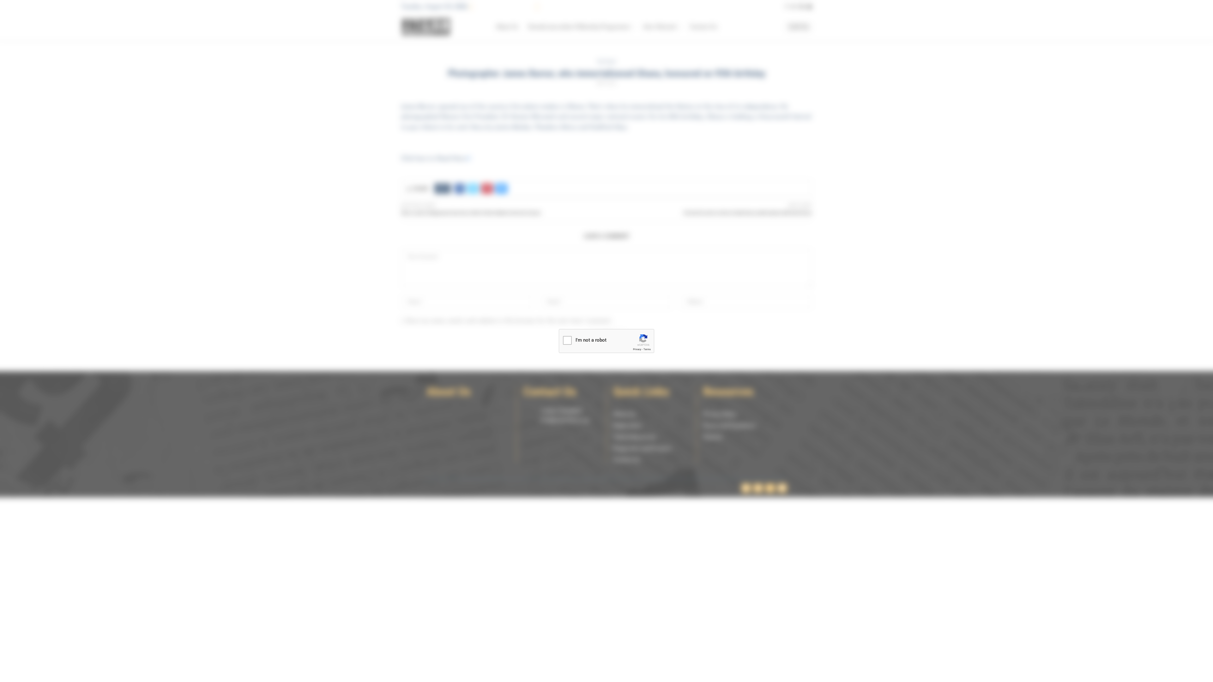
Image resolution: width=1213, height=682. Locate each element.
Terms (647, 349)
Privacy (637, 349)
